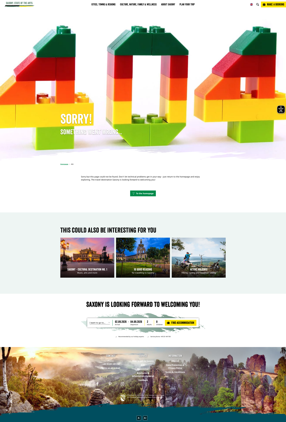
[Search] (257, 4)
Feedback (143, 380)
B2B (143, 365)
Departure (134, 324)
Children (159, 324)
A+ (145, 418)
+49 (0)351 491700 (111, 364)
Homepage (64, 164)
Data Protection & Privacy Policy (175, 366)
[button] (143, 193)
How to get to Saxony (143, 361)
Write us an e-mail (110, 368)
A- (139, 418)
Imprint (175, 361)
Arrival (117, 324)
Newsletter (143, 369)
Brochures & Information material (143, 374)
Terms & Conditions (175, 372)
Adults (149, 324)
